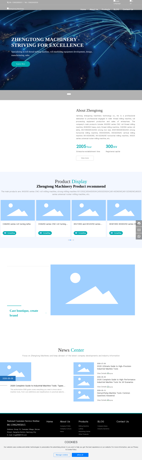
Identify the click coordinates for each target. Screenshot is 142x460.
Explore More (20, 64)
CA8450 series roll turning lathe (17, 224)
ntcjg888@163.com (20, 435)
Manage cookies (62, 455)
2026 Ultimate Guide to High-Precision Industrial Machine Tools (114, 367)
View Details (102, 373)
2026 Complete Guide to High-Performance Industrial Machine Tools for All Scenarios (116, 380)
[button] (69, 94)
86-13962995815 (15, 2)
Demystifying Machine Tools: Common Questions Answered (113, 394)
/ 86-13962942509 (30, 2)
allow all (80, 455)
